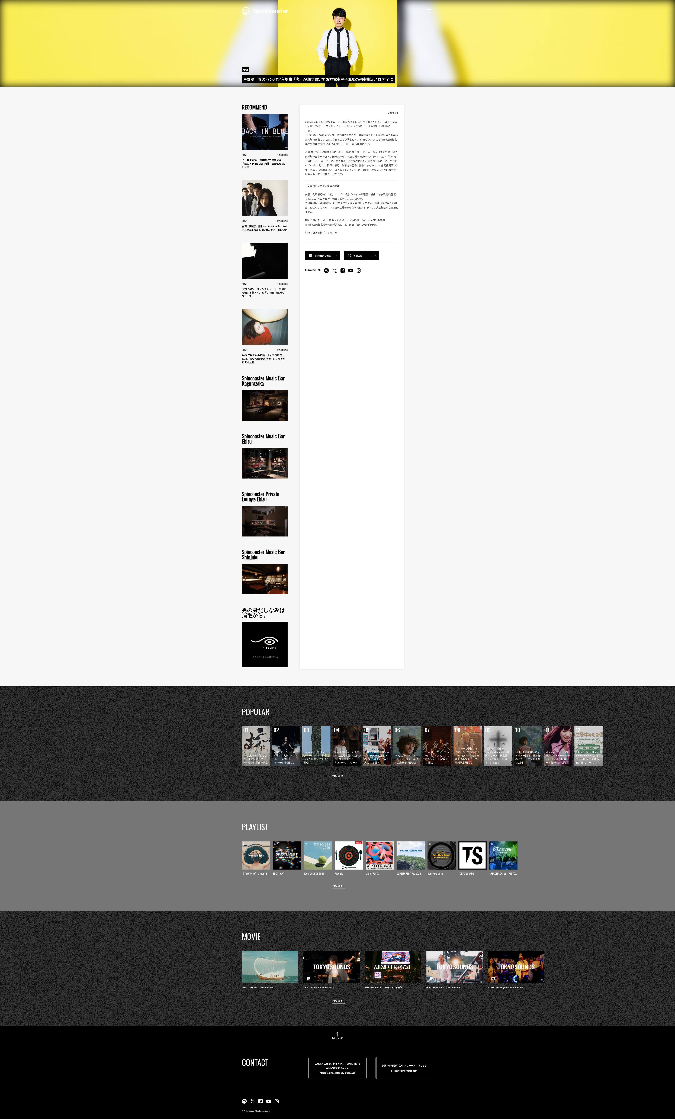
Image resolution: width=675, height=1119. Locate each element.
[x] (334, 272)
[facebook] (342, 272)
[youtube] (350, 272)
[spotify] (326, 272)
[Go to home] (265, 10)
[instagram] (359, 272)
